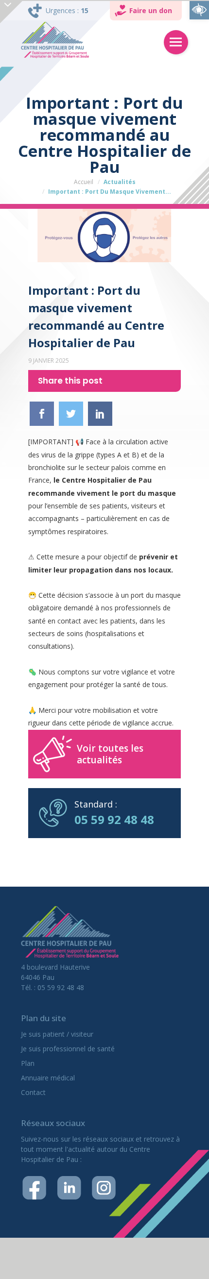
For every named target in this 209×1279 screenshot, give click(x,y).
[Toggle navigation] (176, 42)
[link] (199, 9)
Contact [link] (33, 1092)
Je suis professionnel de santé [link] (68, 1048)
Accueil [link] (83, 182)
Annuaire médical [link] (48, 1077)
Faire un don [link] (150, 10)
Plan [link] (28, 1063)
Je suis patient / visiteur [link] (57, 1034)
